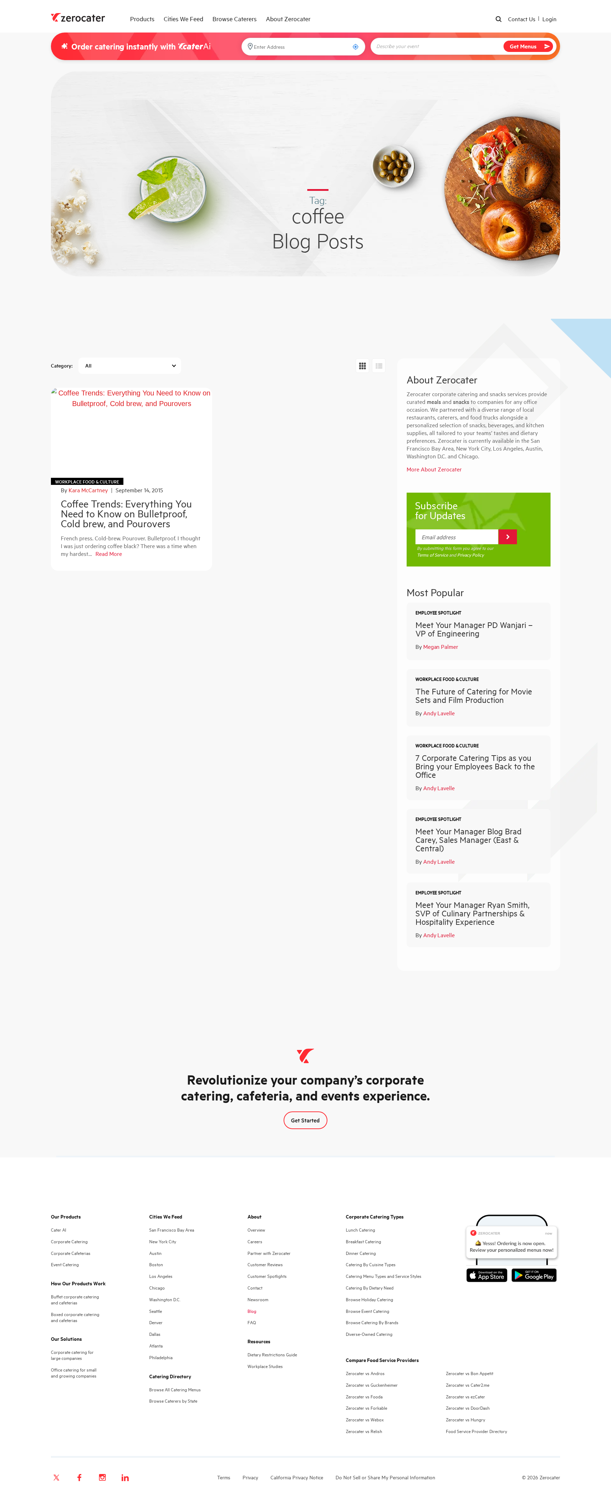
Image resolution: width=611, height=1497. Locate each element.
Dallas (155, 1334)
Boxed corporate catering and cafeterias (75, 1317)
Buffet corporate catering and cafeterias (75, 1299)
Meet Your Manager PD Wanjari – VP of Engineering (474, 629)
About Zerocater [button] (288, 18)
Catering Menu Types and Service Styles (383, 1276)
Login (549, 19)
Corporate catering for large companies (72, 1355)
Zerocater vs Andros (365, 1373)
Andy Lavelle (439, 713)
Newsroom (258, 1299)
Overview (256, 1230)
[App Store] (488, 1276)
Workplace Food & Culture (87, 481)
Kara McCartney (88, 490)
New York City (162, 1241)
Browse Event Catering (367, 1311)
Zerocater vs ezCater (465, 1396)
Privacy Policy (470, 554)
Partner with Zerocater (269, 1253)
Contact (255, 1288)
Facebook (79, 1477)
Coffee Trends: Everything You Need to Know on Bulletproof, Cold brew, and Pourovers (126, 513)
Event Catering (65, 1264)
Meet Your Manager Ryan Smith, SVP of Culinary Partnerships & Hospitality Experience (472, 913)
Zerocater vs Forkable (366, 1408)
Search (499, 19)
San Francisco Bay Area (171, 1230)
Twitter (56, 1477)
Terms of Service (432, 554)
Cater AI (58, 1230)
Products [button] (142, 18)
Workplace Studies (265, 1366)
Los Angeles (161, 1276)
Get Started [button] (305, 1120)
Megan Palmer (440, 646)
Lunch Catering (360, 1230)
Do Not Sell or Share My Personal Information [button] (385, 1477)
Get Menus (523, 46)
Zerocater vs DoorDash (468, 1408)
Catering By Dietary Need (370, 1288)
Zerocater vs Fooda (364, 1396)
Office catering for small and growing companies (74, 1373)
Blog (252, 1311)
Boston (156, 1264)
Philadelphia (161, 1357)
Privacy (250, 1477)
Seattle (155, 1311)
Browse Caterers (235, 18)
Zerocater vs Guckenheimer (372, 1385)
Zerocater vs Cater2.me (467, 1385)
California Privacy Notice (296, 1477)
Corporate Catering (69, 1241)
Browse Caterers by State (173, 1401)
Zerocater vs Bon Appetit (469, 1373)
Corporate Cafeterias (71, 1253)
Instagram (102, 1477)
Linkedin (125, 1477)
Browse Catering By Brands (372, 1322)
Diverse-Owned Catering (369, 1334)
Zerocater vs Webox (365, 1419)
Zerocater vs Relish (364, 1431)
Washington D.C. (164, 1299)
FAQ (252, 1322)
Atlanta (156, 1346)
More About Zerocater (434, 469)
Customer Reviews (265, 1264)
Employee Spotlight (438, 612)
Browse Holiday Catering (369, 1299)
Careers (255, 1241)
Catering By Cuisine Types (371, 1264)
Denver (156, 1322)
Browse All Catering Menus (175, 1389)
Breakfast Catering (363, 1241)
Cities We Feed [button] (183, 18)
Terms (223, 1477)
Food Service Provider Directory (476, 1431)
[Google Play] (534, 1276)
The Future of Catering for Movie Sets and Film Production (473, 695)
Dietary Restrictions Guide (272, 1354)
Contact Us (521, 19)
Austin (155, 1253)
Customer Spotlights (267, 1276)
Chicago (157, 1288)
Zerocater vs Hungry (465, 1419)
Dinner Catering (361, 1253)
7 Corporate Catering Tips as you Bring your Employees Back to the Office (475, 766)
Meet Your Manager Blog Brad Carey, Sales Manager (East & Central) (468, 839)
